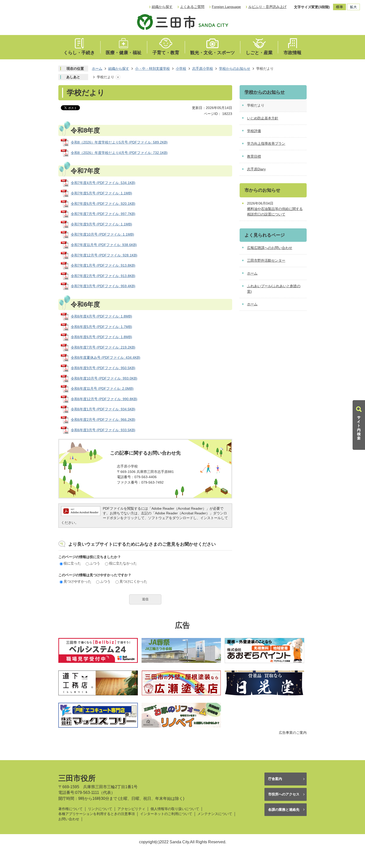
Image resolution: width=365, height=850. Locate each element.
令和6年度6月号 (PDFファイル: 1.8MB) (101, 337)
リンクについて (100, 809)
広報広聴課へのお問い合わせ (269, 248)
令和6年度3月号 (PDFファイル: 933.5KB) (103, 430)
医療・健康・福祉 (124, 52)
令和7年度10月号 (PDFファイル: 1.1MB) (102, 234)
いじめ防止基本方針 (262, 118)
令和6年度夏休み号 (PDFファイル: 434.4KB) (105, 357)
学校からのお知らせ (234, 69)
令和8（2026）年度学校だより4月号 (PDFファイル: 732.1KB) (119, 153)
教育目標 (254, 156)
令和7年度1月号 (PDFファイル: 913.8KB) (103, 265)
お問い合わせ (68, 819)
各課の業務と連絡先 (283, 810)
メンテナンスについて (214, 814)
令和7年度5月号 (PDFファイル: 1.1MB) (101, 193)
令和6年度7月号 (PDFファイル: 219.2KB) (103, 347)
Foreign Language (226, 7)
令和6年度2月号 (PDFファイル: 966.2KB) (103, 420)
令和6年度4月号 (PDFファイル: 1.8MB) (101, 316)
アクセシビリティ (131, 809)
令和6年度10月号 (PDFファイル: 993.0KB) (104, 378)
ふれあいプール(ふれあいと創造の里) (273, 288)
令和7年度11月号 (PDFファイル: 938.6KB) (104, 245)
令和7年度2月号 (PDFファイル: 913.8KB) (103, 276)
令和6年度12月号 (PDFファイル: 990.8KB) (104, 399)
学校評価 (254, 131)
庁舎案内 (275, 779)
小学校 (181, 69)
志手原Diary (256, 169)
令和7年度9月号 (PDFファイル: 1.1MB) (101, 224)
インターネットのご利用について (166, 814)
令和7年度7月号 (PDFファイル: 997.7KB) (103, 214)
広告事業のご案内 (293, 733)
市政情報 (292, 52)
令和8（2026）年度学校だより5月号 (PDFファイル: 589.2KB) (119, 142)
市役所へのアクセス (283, 794)
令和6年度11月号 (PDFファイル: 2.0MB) (102, 388)
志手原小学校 (202, 69)
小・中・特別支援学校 (152, 69)
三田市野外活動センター (266, 260)
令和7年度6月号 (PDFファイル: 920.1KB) (103, 204)
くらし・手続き (79, 52)
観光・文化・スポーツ (212, 52)
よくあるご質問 (192, 7)
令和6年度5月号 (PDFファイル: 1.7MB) (101, 327)
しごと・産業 (259, 52)
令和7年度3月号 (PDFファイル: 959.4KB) (103, 286)
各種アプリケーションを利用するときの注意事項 (96, 814)
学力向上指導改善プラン (266, 143)
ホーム (97, 69)
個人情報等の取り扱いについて (174, 809)
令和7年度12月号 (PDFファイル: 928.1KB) (104, 255)
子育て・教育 (165, 52)
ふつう (95, 563)
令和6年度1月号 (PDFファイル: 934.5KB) (103, 409)
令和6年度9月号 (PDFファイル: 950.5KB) (103, 368)
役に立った (72, 563)
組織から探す (162, 7)
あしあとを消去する (118, 77)
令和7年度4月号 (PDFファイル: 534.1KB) (103, 183)
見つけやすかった (77, 581)
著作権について (70, 809)
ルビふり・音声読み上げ (267, 7)
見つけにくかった (133, 581)
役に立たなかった (123, 563)
